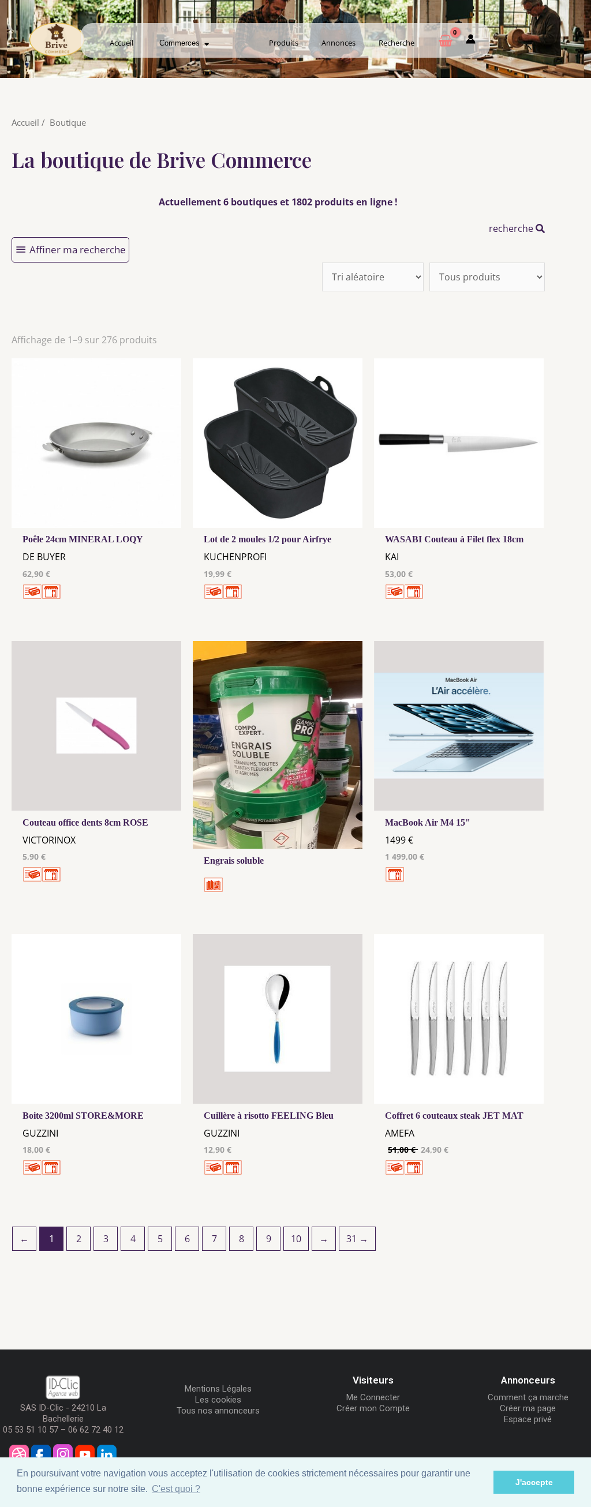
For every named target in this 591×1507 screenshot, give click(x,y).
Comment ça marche (528, 1397)
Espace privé (528, 1419)
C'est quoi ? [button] (176, 1489)
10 (296, 1238)
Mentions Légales (218, 1389)
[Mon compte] (471, 41)
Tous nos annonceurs (218, 1410)
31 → (357, 1238)
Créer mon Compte (373, 1408)
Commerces (181, 43)
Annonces (338, 43)
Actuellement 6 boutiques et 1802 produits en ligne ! (278, 202)
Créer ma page (528, 1408)
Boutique (68, 122)
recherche (512, 228)
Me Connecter (373, 1397)
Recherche (396, 43)
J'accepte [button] (534, 1482)
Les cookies (218, 1399)
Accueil (121, 43)
